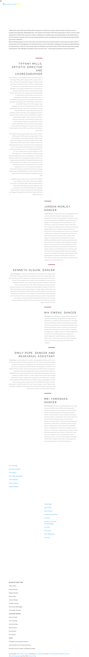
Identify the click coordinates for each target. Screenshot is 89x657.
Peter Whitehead (49, 534)
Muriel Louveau (13, 483)
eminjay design (40, 653)
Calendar (29, 4)
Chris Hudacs (12, 472)
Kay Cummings (13, 465)
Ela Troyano (47, 530)
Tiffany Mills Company (22, 653)
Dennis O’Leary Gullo (50, 521)
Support (80, 4)
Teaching (56, 4)
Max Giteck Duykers (15, 469)
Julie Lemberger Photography (57, 653)
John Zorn (47, 537)
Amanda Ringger (49, 523)
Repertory (43, 4)
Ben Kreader (47, 507)
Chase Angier (48, 504)
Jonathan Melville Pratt (51, 514)
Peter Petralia (48, 511)
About (18, 4)
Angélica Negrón (13, 486)
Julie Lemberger (13, 479)
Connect (68, 4)
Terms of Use (32, 656)
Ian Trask (47, 527)
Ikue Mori (47, 518)
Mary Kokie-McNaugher (16, 476)
